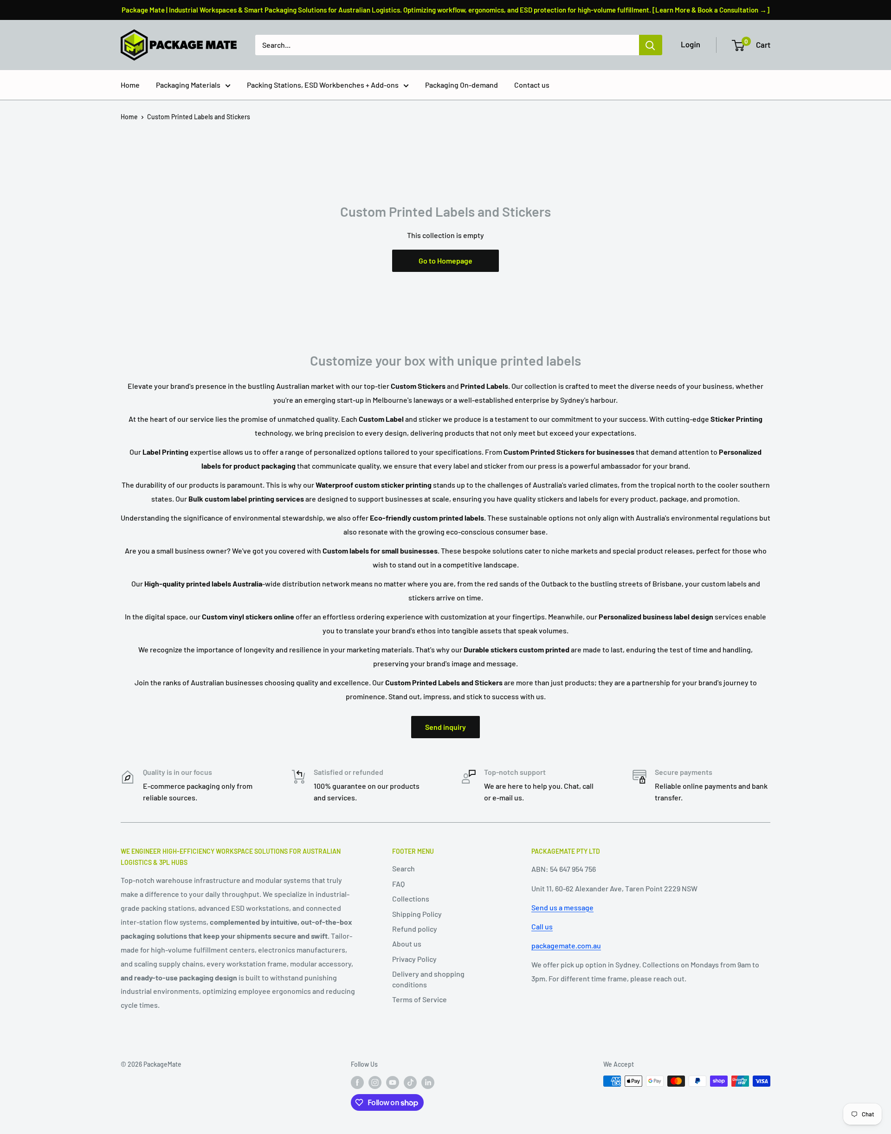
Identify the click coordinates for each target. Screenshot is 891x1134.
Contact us (531, 84)
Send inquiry (445, 726)
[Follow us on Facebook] (357, 1082)
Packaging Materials (188, 84)
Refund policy (414, 928)
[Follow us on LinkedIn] (427, 1082)
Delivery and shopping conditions (428, 978)
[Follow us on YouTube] (392, 1082)
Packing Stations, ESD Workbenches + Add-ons (323, 84)
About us (406, 943)
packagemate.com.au (566, 945)
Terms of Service (419, 999)
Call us (542, 926)
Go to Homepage (445, 260)
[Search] (650, 45)
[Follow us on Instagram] (374, 1082)
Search (403, 868)
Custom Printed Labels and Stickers (198, 117)
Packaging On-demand (461, 84)
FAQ (398, 883)
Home (130, 84)
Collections (410, 898)
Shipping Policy (417, 913)
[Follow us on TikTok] (410, 1082)
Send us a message (562, 907)
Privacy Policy (414, 958)
